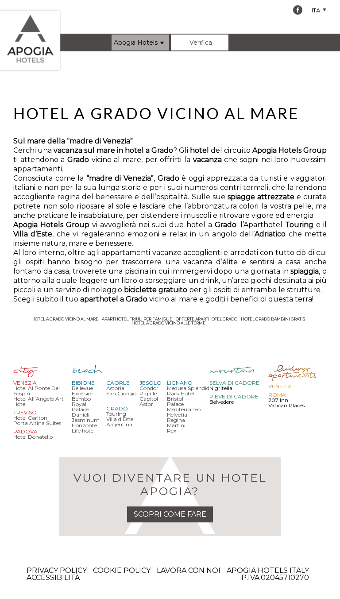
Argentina (119, 424)
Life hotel (83, 430)
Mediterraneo (184, 409)
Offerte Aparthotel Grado (206, 319)
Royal (79, 404)
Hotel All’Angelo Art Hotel (38, 401)
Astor (146, 404)
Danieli (80, 414)
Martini (176, 425)
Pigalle (148, 393)
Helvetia (177, 414)
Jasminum (86, 420)
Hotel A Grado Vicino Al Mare (64, 319)
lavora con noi (188, 570)
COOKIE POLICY (122, 570)
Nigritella (220, 388)
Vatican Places (286, 405)
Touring (116, 413)
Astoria (115, 388)
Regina (176, 420)
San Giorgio (121, 393)
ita (316, 10)
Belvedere (221, 401)
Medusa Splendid (188, 388)
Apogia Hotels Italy (268, 570)
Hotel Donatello (33, 436)
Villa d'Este (119, 419)
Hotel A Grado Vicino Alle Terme (168, 323)
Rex (171, 430)
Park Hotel (180, 393)
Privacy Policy (57, 570)
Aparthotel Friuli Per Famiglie (137, 319)
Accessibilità (53, 577)
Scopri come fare (170, 514)
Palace (80, 409)
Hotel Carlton (30, 417)
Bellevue (82, 388)
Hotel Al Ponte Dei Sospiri (36, 391)
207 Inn (278, 400)
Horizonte (84, 425)
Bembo (81, 398)
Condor (148, 388)
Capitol (148, 398)
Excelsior (82, 393)
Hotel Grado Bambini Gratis (273, 319)
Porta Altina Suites (37, 423)
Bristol (175, 398)
